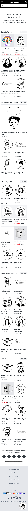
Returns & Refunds (14, 479)
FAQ (14, 486)
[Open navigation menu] (2, 2)
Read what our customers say (14, 461)
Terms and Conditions (22, 501)
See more (23, 32)
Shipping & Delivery (14, 476)
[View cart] (26, 2)
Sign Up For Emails (14, 483)
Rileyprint (14, 2)
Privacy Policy (13, 501)
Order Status (14, 473)
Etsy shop (14, 490)
